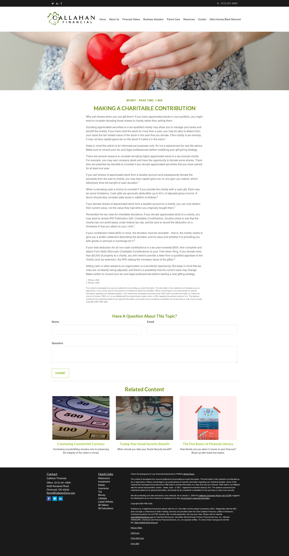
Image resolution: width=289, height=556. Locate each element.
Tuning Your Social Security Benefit (144, 444)
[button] (114, 19)
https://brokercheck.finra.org (146, 522)
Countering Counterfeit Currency (81, 444)
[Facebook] (61, 3)
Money (101, 495)
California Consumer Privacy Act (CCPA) (215, 495)
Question (57, 343)
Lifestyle (102, 498)
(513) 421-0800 (229, 3)
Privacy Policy (136, 527)
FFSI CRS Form (137, 538)
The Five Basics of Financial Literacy (208, 444)
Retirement (104, 478)
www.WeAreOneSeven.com (142, 517)
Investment (104, 481)
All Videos (103, 505)
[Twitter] (53, 3)
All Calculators (105, 508)
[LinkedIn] (57, 3)
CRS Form (135, 533)
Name (55, 322)
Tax (100, 491)
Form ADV (135, 543)
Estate (101, 484)
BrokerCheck (188, 473)
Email (150, 322)
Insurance (103, 488)
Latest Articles (105, 501)
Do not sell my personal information (195, 498)
